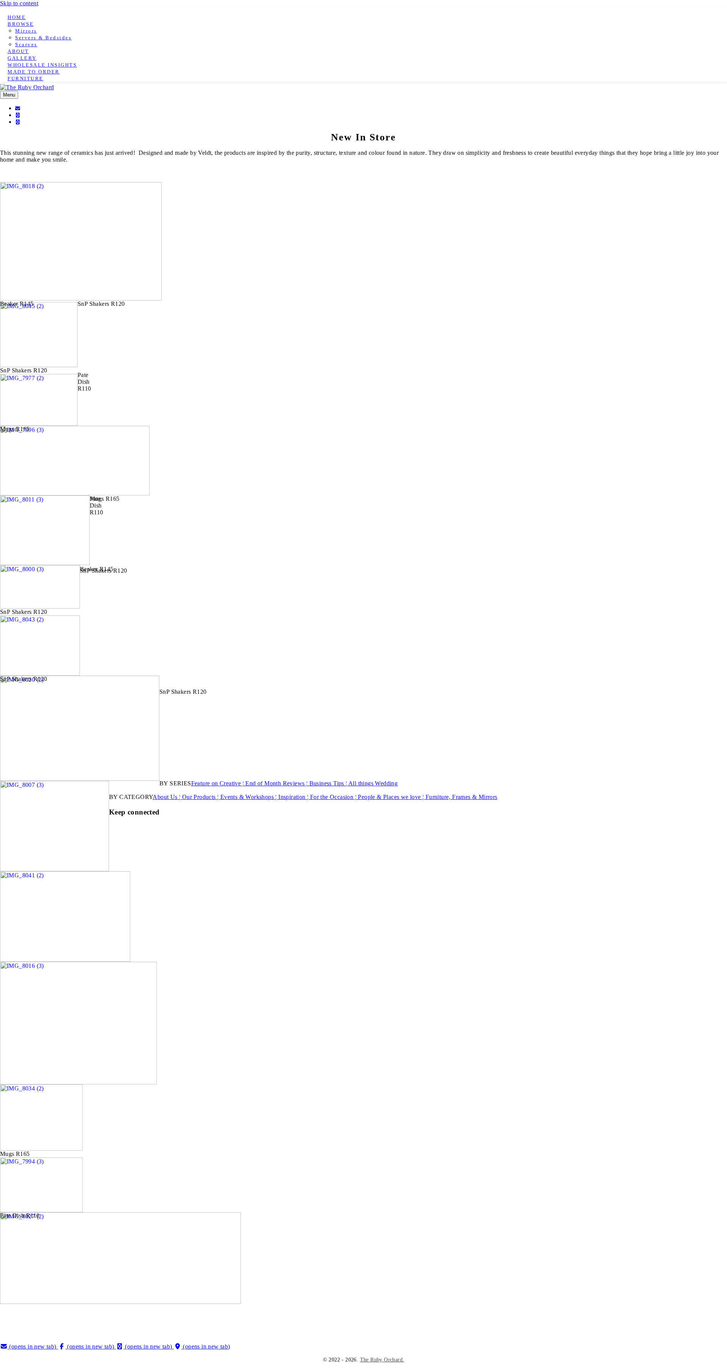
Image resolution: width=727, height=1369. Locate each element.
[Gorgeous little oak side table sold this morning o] (546, 1318)
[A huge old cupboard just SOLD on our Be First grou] (302, 1315)
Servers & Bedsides (43, 37)
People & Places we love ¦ (391, 797)
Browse (21, 24)
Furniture (26, 78)
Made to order (34, 72)
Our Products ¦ (201, 797)
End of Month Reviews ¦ (277, 783)
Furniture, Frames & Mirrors (462, 797)
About (18, 51)
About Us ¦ (167, 797)
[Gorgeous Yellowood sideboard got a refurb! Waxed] (59, 1318)
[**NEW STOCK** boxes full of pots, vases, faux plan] (668, 1318)
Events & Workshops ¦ (249, 797)
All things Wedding (373, 783)
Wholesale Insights (42, 65)
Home (17, 17)
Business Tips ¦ (328, 783)
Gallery (22, 58)
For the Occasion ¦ (334, 797)
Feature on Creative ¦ (218, 783)
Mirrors (26, 31)
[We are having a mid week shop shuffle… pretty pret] (181, 1315)
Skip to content (19, 3)
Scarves (26, 44)
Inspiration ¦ (294, 797)
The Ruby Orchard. (382, 1360)
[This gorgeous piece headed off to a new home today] (424, 1315)
